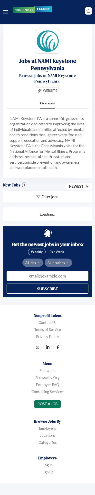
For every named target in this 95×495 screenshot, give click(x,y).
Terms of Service (47, 329)
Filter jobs (49, 196)
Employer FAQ (47, 384)
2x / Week (56, 252)
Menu (6, 12)
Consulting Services (47, 391)
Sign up (47, 472)
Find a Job (47, 370)
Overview (47, 103)
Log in (48, 465)
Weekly (37, 252)
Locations (47, 435)
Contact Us (47, 322)
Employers (47, 428)
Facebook (58, 347)
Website (50, 90)
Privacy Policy (47, 336)
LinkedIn (47, 347)
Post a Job (47, 404)
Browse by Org (47, 377)
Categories (47, 442)
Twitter (37, 347)
